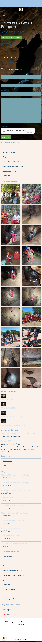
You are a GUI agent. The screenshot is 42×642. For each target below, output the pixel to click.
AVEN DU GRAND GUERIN (11, 417)
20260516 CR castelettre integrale (15, 483)
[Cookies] (4, 638)
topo (5, 465)
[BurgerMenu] (4, 15)
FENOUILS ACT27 (8, 408)
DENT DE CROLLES (9, 400)
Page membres (8, 157)
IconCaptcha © (30, 132)
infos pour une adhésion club (13, 166)
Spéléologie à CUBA (9, 171)
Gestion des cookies (21, 639)
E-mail (3, 82)
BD (4, 148)
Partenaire (6, 176)
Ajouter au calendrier (12, 37)
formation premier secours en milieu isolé (18, 433)
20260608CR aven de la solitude (15, 475)
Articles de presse (9, 152)
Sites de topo (7, 461)
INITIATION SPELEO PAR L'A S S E (14, 425)
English (7, 614)
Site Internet (5, 90)
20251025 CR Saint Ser (10, 528)
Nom (2, 73)
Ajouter (5, 137)
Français (8, 610)
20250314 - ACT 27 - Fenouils (13, 505)
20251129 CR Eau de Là (10, 536)
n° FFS (5, 594)
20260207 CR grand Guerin (12, 520)
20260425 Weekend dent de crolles (16, 490)
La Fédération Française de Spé (13, 162)
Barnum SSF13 (7, 441)
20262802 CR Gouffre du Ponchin (15, 513)
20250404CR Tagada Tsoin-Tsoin (15, 498)
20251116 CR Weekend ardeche (14, 543)
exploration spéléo (9, 58)
